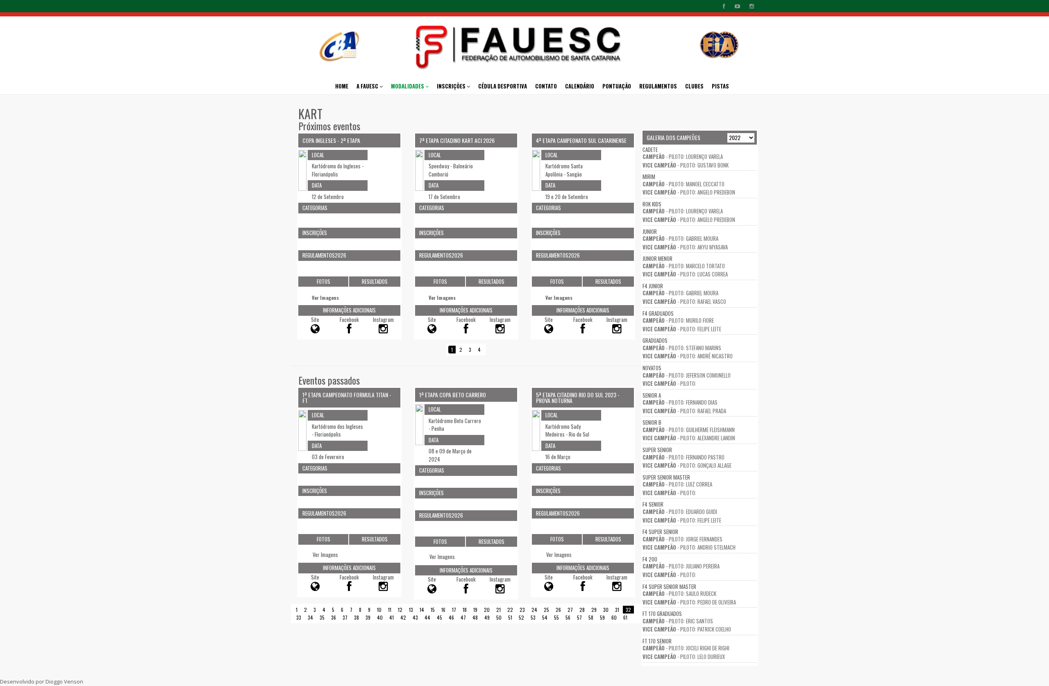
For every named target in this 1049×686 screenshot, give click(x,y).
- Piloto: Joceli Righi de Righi (686, 648)
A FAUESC (367, 86)
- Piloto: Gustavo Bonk (686, 165)
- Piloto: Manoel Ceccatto (683, 184)
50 (499, 617)
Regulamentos (658, 86)
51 (510, 617)
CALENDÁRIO (579, 86)
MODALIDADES (408, 86)
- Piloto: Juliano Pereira (681, 566)
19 (475, 609)
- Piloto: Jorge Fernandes (682, 539)
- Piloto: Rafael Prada (684, 411)
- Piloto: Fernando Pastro (683, 457)
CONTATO (546, 86)
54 (544, 617)
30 (606, 609)
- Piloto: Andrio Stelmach (689, 547)
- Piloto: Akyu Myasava (685, 247)
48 (475, 617)
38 (356, 617)
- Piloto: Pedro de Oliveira (689, 602)
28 (582, 609)
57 (579, 617)
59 (602, 617)
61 (625, 617)
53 (533, 617)
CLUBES (694, 86)
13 (411, 609)
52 (521, 617)
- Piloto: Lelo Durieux (684, 656)
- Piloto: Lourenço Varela (683, 156)
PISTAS (720, 86)
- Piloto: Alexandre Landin (689, 438)
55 (556, 617)
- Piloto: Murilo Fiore (678, 320)
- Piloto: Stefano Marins (682, 348)
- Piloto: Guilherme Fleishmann (689, 430)
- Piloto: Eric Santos (678, 621)
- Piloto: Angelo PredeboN (689, 192)
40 (380, 617)
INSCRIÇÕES (452, 86)
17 (454, 609)
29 (594, 609)
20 (487, 609)
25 (546, 609)
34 (310, 617)
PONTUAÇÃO (616, 86)
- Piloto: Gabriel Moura (680, 238)
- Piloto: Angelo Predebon (689, 219)
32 (628, 609)
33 (298, 617)
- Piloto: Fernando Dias (680, 402)
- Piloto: (669, 383)
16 (443, 609)
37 (345, 617)
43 (415, 617)
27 (570, 609)
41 (391, 617)
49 (487, 617)
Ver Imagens (325, 297)
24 (534, 609)
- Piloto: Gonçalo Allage (687, 465)
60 (614, 617)
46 (451, 617)
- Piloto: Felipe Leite (682, 329)
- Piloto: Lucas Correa (685, 274)
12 (400, 609)
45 (439, 617)
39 (368, 617)
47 (463, 617)
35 (322, 617)
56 (567, 617)
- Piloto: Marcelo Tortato (684, 266)
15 (433, 609)
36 (333, 617)
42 (403, 617)
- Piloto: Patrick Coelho (687, 629)
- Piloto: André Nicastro (688, 356)
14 (422, 609)
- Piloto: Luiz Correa (677, 484)
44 (427, 617)
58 (590, 617)
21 (498, 609)
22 (510, 609)
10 (379, 609)
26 (558, 609)
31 (617, 609)
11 (389, 609)
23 (522, 609)
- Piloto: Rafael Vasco (684, 301)
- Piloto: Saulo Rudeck (679, 593)
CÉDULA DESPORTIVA (502, 86)
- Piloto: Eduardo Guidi (680, 511)
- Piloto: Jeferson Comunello (687, 375)
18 (465, 609)
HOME (341, 86)
